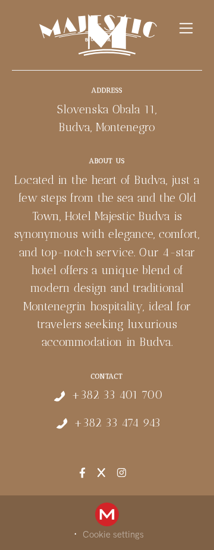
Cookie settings (113, 534)
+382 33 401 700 (117, 395)
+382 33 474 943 (117, 423)
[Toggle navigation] (186, 28)
